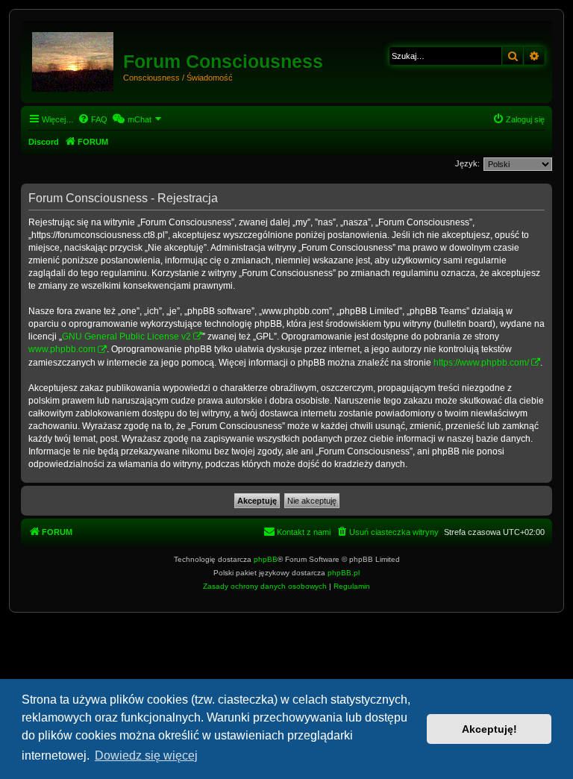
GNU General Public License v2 (126, 336)
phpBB (266, 559)
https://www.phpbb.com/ (481, 362)
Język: (467, 163)
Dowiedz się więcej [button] (146, 755)
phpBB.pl (344, 573)
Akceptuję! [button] (489, 729)
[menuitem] (92, 119)
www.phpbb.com (62, 349)
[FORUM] (74, 59)
